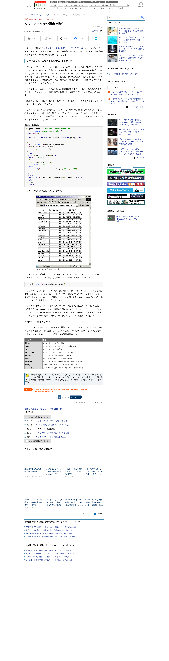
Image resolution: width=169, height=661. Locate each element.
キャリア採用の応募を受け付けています (123, 74)
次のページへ (75, 397)
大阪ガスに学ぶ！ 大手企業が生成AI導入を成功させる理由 (33, 502)
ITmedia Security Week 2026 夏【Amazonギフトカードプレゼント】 (128, 219)
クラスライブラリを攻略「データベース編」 (52, 425)
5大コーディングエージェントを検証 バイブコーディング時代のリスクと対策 (131, 132)
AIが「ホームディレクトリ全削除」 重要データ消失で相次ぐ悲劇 (53, 502)
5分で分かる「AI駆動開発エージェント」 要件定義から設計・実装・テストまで (131, 39)
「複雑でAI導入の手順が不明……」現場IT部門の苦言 (73, 471)
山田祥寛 (95, 31)
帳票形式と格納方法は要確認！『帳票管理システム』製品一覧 (48, 550)
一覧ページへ (140, 158)
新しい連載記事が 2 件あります (39, 417)
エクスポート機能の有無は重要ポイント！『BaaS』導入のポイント (50, 560)
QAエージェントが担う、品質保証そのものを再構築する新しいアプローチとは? (131, 57)
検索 (142, 17)
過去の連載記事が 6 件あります (39, 441)
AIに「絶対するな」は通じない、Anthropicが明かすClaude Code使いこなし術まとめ (130, 122)
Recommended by (88, 513)
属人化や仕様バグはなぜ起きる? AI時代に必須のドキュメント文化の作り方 (131, 30)
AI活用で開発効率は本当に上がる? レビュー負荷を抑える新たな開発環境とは (131, 49)
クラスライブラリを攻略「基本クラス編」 (50, 437)
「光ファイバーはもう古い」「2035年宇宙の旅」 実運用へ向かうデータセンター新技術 (131, 151)
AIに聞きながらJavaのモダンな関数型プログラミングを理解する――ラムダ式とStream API (127, 101)
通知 (50, 38)
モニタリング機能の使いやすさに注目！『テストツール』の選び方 (50, 554)
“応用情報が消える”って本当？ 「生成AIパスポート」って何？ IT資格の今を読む (132, 141)
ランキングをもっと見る (136, 107)
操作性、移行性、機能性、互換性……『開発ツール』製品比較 (48, 557)
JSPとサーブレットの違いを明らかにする (51, 421)
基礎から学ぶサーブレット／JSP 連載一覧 (43, 409)
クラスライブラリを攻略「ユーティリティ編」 (64, 48)
